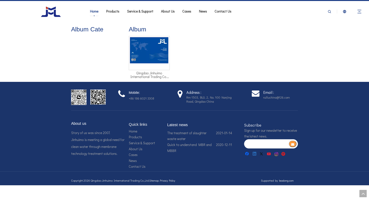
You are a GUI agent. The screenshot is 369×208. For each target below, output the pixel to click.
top (363, 193)
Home (94, 11)
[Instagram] (276, 154)
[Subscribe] (293, 144)
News (203, 11)
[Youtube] (269, 154)
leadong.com (286, 180)
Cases (186, 11)
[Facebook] (247, 154)
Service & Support (140, 11)
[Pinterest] (284, 154)
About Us (168, 11)
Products (112, 11)
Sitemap (154, 180)
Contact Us (223, 11)
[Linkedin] (255, 154)
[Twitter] (262, 154)
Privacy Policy (167, 180)
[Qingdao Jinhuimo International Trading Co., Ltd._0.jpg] (149, 49)
